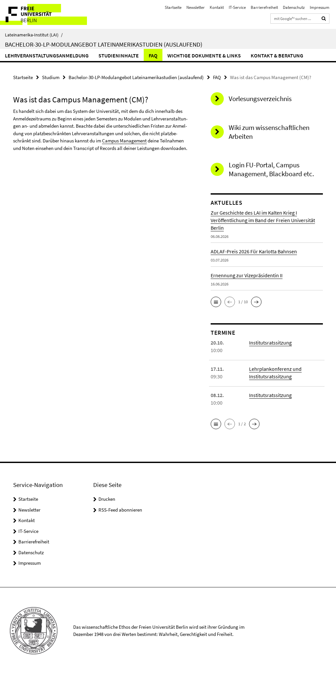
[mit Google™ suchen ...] (324, 18)
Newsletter (195, 7)
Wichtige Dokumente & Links (204, 55)
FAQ (153, 55)
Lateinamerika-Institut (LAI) (34, 34)
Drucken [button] (106, 499)
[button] (216, 301)
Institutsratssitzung (270, 342)
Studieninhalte (118, 55)
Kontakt (217, 7)
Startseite (173, 7)
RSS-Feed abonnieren (120, 510)
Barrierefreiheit (264, 7)
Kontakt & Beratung (277, 55)
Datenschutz (294, 7)
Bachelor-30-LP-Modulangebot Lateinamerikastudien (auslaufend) (103, 44)
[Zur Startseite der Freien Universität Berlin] (43, 14)
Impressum (319, 7)
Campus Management (124, 140)
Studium (50, 77)
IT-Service (237, 7)
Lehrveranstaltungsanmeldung (47, 55)
